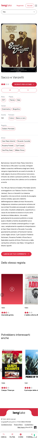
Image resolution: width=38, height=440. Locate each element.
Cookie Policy (29, 425)
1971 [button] (3, 100)
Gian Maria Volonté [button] (8, 141)
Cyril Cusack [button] (20, 146)
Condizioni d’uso (6, 425)
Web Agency (21, 427)
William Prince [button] (19, 150)
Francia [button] (12, 100)
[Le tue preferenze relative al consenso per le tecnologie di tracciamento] (34, 435)
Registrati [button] (20, 6)
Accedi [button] (29, 6)
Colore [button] (11, 118)
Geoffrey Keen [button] (7, 150)
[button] (24, 84)
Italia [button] (18, 100)
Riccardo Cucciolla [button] (23, 141)
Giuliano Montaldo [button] (8, 129)
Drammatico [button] (6, 109)
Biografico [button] (16, 109)
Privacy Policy (18, 425)
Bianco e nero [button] (21, 118)
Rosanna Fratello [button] (8, 146)
